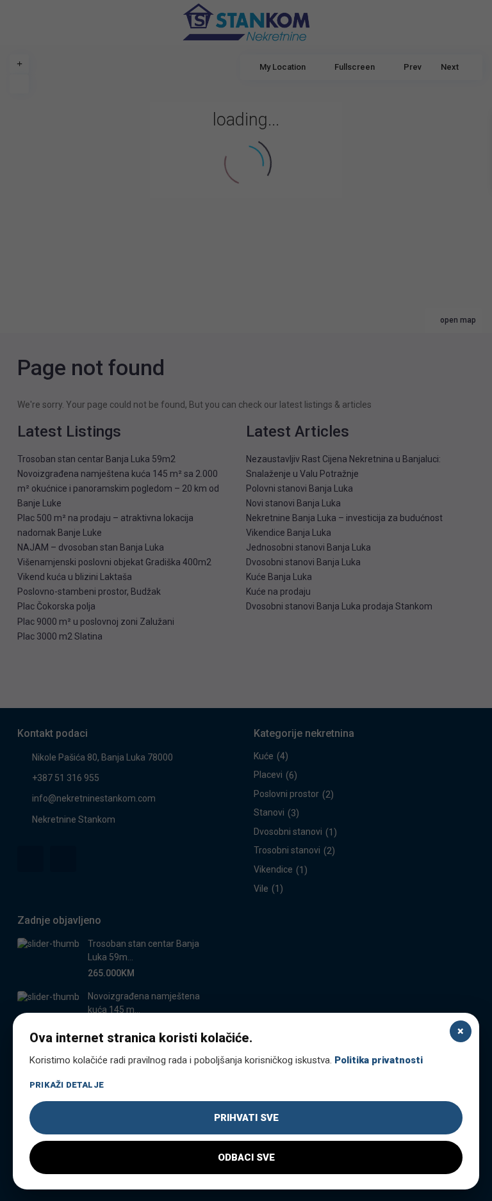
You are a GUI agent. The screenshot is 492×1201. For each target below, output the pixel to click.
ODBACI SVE (246, 1157)
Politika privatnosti (378, 1060)
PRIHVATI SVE (246, 1118)
